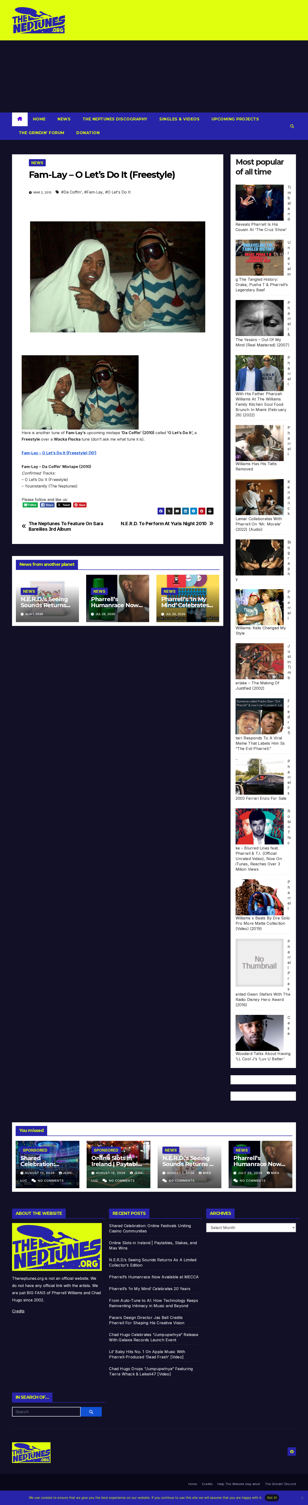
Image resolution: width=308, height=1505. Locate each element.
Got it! (272, 1497)
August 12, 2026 (111, 1173)
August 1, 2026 (181, 1173)
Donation (87, 133)
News (63, 119)
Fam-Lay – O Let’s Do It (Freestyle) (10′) (59, 452)
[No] (302, 1497)
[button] (292, 126)
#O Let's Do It (117, 192)
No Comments (51, 1180)
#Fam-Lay (93, 192)
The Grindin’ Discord (280, 1484)
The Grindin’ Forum (40, 133)
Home (39, 119)
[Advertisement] (154, 76)
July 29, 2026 (250, 1173)
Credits (18, 1311)
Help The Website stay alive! (239, 1484)
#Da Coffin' (71, 192)
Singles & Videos (179, 119)
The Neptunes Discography (114, 119)
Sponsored (35, 1150)
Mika (207, 1173)
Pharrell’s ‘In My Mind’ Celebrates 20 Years (185, 605)
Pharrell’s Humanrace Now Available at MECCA (260, 1164)
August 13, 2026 (40, 1173)
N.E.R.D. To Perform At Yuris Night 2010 (164, 523)
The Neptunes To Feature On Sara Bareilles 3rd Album (66, 526)
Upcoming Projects (234, 119)
